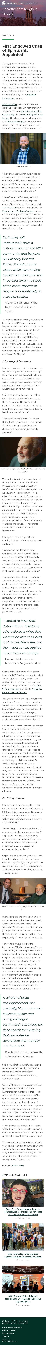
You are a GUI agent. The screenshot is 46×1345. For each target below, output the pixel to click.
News (21, 1165)
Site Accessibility (8, 1333)
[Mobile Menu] (41, 3)
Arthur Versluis (9, 208)
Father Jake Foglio (15, 121)
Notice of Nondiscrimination (12, 1328)
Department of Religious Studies (17, 211)
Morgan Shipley (9, 104)
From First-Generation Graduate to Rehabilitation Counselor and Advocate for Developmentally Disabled (23, 1212)
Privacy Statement (9, 1330)
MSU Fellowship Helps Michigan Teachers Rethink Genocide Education (23, 1255)
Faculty (15, 1165)
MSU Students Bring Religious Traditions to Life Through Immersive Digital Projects (23, 1299)
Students (5, 1336)
